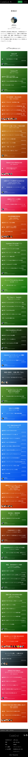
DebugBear (17, 392)
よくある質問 (8, 749)
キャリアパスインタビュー (17, 374)
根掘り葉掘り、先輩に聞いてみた (14, 372)
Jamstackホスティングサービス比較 (14, 547)
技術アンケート (16, 638)
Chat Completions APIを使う (14, 330)
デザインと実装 (16, 127)
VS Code (16, 514)
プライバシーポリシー (17, 746)
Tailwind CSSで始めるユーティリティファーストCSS (14, 671)
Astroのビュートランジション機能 (14, 355)
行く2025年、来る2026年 (14, 97)
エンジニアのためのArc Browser (14, 280)
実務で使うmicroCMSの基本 (14, 594)
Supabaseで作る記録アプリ (14, 243)
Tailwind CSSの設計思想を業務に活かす (14, 705)
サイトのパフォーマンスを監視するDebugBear (14, 390)
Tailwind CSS (15, 164)
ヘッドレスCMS (17, 299)
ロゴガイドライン (16, 751)
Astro (18, 219)
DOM (19, 182)
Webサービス (12, 55)
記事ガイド (20, 532)
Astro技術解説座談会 (14, 216)
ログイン (25, 1)
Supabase (17, 245)
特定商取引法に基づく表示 (18, 749)
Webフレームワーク (12, 219)
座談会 (11, 98)
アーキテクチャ (12, 549)
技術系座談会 (15, 218)
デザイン (10, 127)
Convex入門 (14, 71)
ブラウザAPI (18, 183)
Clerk (17, 55)
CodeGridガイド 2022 (14, 530)
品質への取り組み (16, 742)
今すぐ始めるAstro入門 (14, 425)
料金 (6, 744)
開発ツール (12, 514)
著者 (6, 742)
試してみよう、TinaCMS (14, 297)
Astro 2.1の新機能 (14, 408)
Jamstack (17, 549)
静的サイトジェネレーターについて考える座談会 (14, 486)
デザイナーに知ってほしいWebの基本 (14, 126)
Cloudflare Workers (16, 567)
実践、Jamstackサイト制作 (14, 564)
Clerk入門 (14, 54)
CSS (11, 164)
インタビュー (9, 374)
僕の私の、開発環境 (14, 513)
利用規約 (14, 744)
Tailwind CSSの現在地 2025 (14, 162)
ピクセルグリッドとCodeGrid (11, 532)
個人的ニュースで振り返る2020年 (14, 636)
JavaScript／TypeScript (13, 182)
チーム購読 (7, 746)
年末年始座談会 (15, 98)
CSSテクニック (15, 200)
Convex (16, 72)
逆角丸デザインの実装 (14, 199)
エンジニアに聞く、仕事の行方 (14, 653)
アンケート (11, 638)
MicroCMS (17, 596)
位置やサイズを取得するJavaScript (14, 181)
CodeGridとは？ (8, 739)
